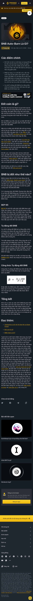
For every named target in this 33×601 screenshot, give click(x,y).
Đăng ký (24, 3)
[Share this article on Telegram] (18, 403)
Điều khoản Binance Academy (24, 592)
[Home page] (11, 3)
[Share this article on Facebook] (10, 403)
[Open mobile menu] (30, 3)
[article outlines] (29, 13)
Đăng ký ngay (16, 501)
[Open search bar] (18, 3)
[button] (30, 3)
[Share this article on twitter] (2, 403)
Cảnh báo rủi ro (8, 592)
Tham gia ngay (27, 10)
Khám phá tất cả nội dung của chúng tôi (15, 518)
